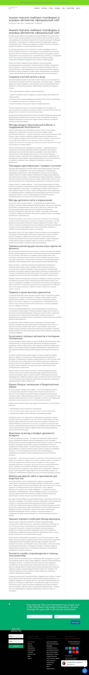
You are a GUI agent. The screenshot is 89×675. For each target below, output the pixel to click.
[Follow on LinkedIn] (77, 648)
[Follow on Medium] (70, 648)
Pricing (51, 8)
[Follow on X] (66, 652)
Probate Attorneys (51, 656)
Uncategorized (29, 23)
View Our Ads (31, 654)
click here (56, 2)
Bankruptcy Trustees (52, 654)
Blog (63, 8)
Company (57, 8)
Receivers (49, 664)
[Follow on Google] (70, 652)
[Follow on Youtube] (73, 652)
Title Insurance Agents (53, 658)
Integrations (31, 648)
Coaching (44, 8)
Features (37, 8)
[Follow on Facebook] (66, 648)
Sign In (78, 8)
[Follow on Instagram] (73, 648)
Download (75, 622)
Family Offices (50, 668)
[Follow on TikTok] (77, 652)
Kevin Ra (13, 23)
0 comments (38, 23)
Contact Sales (70, 8)
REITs (48, 666)
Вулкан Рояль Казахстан (16, 58)
